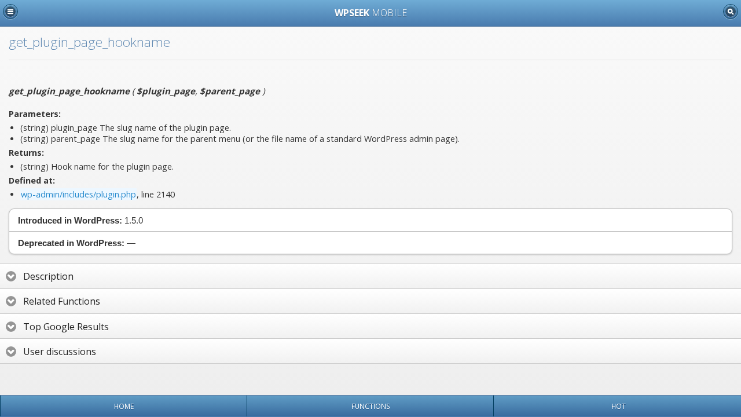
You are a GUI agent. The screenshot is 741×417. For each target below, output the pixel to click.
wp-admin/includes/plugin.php (78, 194)
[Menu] (10, 11)
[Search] (730, 11)
